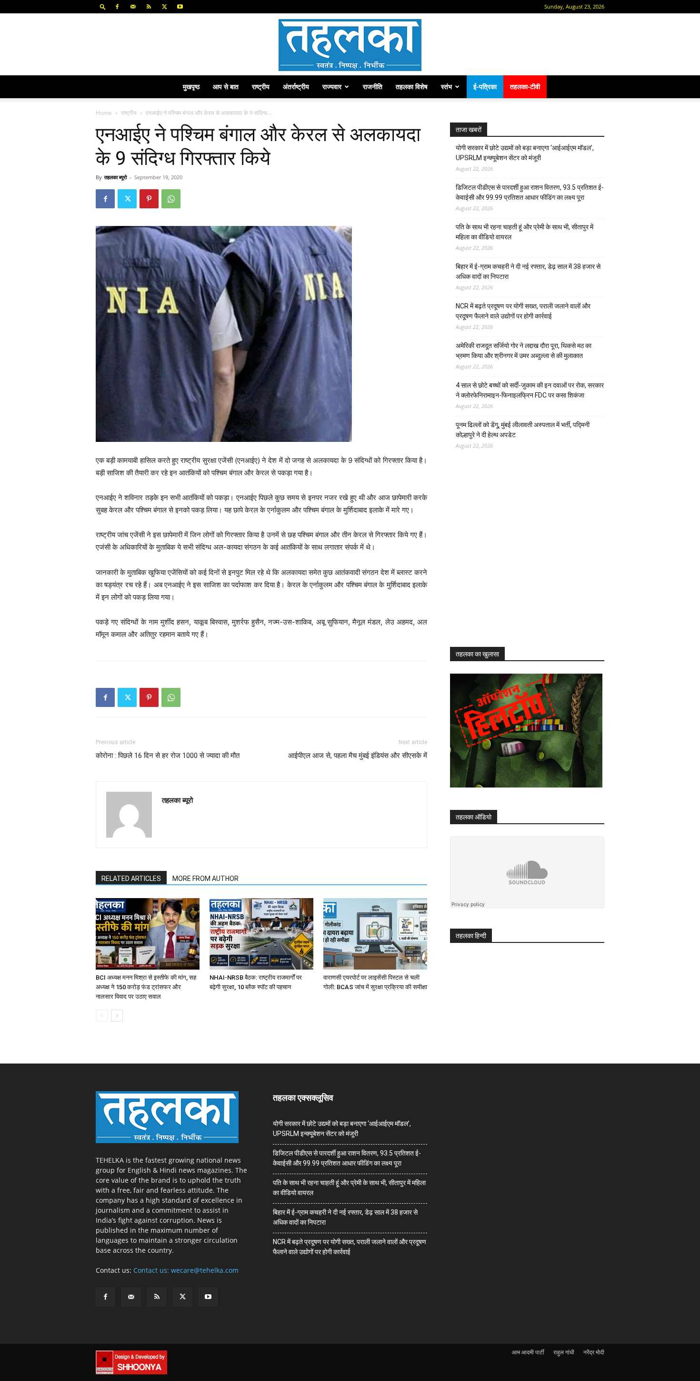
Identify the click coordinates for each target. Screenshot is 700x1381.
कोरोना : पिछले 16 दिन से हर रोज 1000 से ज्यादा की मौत (168, 755)
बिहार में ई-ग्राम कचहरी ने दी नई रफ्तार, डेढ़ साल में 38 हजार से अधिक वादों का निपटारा (528, 271)
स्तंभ (446, 86)
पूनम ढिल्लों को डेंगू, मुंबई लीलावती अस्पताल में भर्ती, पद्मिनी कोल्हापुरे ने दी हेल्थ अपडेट (523, 430)
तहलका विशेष (412, 86)
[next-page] (117, 1016)
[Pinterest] (149, 198)
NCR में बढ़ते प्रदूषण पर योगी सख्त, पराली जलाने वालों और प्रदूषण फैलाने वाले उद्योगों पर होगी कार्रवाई (523, 311)
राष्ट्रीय (261, 86)
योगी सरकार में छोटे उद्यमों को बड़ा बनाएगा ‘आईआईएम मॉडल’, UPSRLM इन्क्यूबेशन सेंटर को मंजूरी (525, 153)
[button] (103, 6)
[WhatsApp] (170, 198)
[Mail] (133, 6)
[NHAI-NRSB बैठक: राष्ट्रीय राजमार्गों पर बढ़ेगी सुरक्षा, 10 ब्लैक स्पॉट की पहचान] (261, 934)
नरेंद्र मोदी (593, 1352)
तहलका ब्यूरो (115, 177)
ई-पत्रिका (485, 86)
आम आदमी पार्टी (528, 1352)
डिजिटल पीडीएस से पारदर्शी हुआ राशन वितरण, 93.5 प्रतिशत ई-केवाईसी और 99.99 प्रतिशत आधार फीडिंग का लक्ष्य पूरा (530, 192)
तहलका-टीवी (525, 86)
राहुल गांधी (563, 1352)
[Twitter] (164, 6)
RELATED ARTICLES (131, 878)
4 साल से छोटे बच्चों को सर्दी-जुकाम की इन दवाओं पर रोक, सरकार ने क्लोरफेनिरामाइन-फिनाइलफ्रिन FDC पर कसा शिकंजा (530, 390)
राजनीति (372, 86)
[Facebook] (117, 6)
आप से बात (226, 86)
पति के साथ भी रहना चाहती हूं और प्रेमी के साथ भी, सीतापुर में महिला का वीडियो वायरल (524, 232)
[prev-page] (102, 1016)
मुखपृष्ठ (191, 86)
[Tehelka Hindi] (350, 45)
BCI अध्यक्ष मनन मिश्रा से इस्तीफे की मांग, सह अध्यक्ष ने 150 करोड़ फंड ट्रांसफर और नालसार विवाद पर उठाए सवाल (146, 987)
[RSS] (148, 6)
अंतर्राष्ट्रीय (296, 86)
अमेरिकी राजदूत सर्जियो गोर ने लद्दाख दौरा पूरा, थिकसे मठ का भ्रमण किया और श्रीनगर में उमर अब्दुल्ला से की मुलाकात (523, 350)
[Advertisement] (521, 556)
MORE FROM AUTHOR (205, 878)
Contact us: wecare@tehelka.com (186, 1270)
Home (104, 113)
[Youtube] (180, 6)
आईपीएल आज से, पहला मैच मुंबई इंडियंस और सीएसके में (357, 755)
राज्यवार (331, 86)
